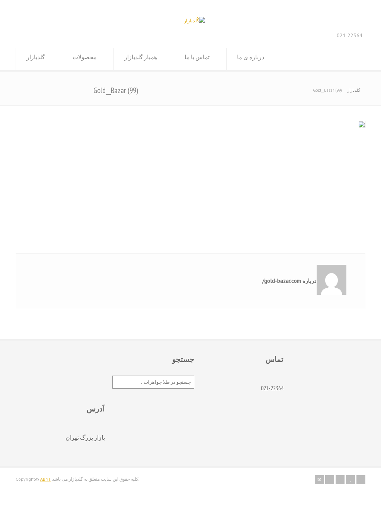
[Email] (319, 479)
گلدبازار (35, 57)
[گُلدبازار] (194, 21)
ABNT (45, 479)
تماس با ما (197, 57)
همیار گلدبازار (140, 57)
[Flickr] (329, 479)
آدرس (96, 409)
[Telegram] (360, 479)
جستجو (183, 359)
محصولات (85, 57)
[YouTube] (350, 479)
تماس (275, 359)
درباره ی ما (250, 57)
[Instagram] (340, 479)
